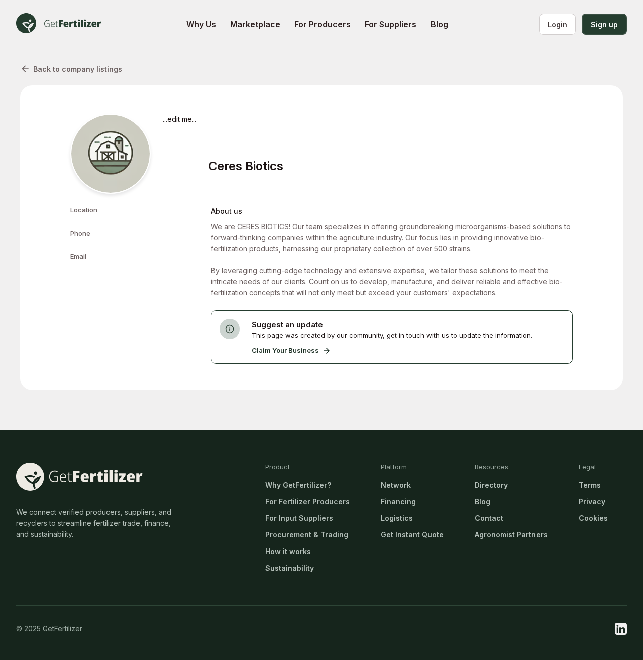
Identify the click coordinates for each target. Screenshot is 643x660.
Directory (491, 485)
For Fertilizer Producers (307, 501)
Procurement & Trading (306, 534)
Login (557, 24)
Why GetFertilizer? (298, 485)
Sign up (604, 24)
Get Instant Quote (412, 534)
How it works (288, 551)
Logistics (397, 518)
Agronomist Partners (511, 534)
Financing (398, 501)
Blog (482, 501)
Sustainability (289, 568)
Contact (489, 518)
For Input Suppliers (299, 518)
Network (396, 485)
